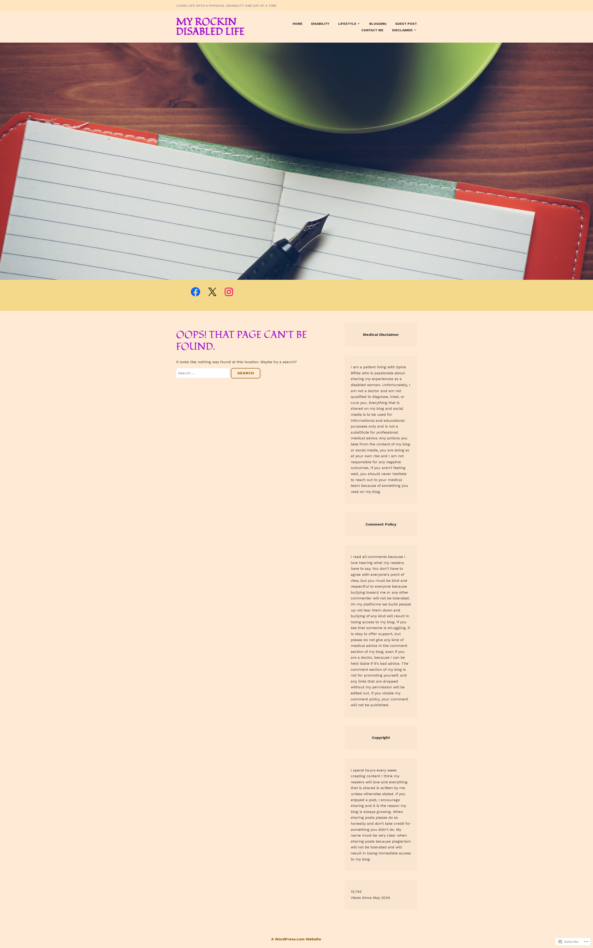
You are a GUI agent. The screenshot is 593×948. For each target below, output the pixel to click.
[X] (212, 291)
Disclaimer (402, 30)
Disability (320, 23)
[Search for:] (203, 373)
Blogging (377, 23)
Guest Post (406, 23)
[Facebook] (195, 291)
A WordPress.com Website (296, 939)
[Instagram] (228, 291)
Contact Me (372, 30)
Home (298, 23)
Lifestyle (347, 23)
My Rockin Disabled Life (210, 26)
